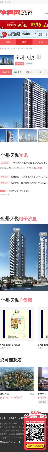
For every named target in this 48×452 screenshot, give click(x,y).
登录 (1, 2)
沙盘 (39, 72)
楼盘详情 (17, 72)
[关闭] (45, 410)
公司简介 (3, 418)
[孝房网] (16, 13)
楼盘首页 (5, 72)
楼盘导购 (4, 176)
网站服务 (12, 418)
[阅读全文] (38, 168)
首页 (8, 42)
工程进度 (4, 163)
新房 (24, 42)
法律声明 (22, 418)
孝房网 (13, 48)
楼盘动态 (29, 72)
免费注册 (8, 2)
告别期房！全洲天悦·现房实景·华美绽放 (28, 182)
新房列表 (21, 48)
